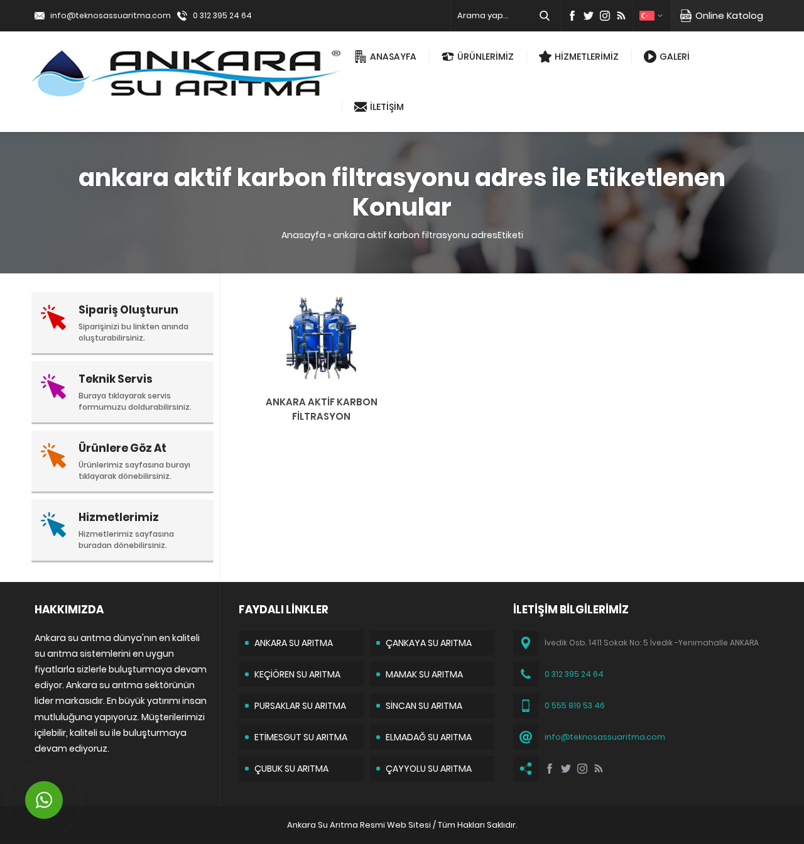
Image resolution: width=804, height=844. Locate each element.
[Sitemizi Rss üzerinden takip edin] (621, 16)
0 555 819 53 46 (575, 705)
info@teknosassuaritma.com (110, 15)
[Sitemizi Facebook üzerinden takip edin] (572, 16)
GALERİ (675, 56)
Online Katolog (729, 15)
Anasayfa (303, 235)
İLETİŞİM (387, 107)
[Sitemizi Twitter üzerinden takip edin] (589, 16)
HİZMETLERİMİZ (587, 56)
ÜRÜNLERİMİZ (485, 56)
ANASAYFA (393, 56)
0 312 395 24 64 (222, 15)
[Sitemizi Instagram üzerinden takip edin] (605, 16)
